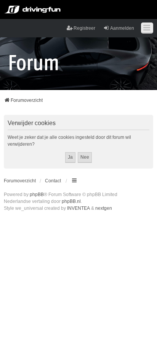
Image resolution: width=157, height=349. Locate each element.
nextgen (103, 208)
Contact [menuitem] (53, 180)
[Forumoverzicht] (34, 62)
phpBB (37, 194)
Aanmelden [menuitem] (122, 28)
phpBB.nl (71, 201)
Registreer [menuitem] (84, 28)
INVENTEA (78, 208)
